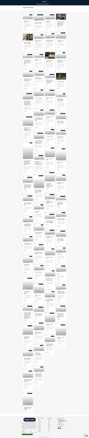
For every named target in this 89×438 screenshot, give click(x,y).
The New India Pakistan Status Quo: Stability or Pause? (28, 203)
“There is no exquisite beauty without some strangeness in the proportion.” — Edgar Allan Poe (60, 315)
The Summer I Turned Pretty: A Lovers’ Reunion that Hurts (49, 279)
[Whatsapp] (60, 428)
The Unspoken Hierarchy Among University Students (38, 354)
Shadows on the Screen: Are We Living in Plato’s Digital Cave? (28, 380)
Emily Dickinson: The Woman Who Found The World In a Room (50, 344)
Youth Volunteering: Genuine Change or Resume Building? (60, 100)
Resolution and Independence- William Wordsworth (49, 202)
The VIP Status (59, 254)
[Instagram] (58, 428)
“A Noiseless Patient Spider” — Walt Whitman (27, 292)
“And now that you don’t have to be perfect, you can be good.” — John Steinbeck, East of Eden (28, 62)
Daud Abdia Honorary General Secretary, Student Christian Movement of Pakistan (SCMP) (27, 162)
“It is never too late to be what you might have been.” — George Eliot (50, 221)
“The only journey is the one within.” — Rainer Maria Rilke (28, 408)
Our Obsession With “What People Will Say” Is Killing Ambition (28, 225)
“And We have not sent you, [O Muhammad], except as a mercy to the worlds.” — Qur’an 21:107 (27, 186)
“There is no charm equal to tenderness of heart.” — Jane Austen (60, 122)
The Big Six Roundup (60, 81)
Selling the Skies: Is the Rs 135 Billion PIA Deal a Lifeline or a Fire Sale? (61, 292)
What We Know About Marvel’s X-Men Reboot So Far (39, 253)
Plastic (58, 273)
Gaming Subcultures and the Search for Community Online (61, 61)
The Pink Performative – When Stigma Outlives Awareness (50, 300)
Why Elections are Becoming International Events (39, 333)
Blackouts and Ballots (38, 272)
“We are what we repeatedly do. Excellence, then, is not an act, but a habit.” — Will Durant (49, 185)
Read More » (36, 29)
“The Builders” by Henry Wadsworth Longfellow (27, 337)
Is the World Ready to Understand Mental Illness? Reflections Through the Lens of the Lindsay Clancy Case (28, 103)
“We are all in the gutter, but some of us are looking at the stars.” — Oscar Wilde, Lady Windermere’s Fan (61, 23)
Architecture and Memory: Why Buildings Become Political (28, 79)
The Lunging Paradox (49, 136)
